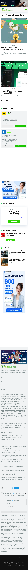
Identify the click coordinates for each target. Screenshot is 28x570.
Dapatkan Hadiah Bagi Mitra (9, 140)
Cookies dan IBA (7, 563)
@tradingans (17, 493)
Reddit (15, 437)
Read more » (4, 57)
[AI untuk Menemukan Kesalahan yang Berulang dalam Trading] (4, 257)
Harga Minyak (11, 400)
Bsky (9, 434)
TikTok (20, 435)
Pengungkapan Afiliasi (5, 547)
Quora (19, 437)
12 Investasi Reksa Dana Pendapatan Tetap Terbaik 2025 (12, 48)
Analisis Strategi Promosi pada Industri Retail (12, 470)
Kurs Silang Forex (18, 401)
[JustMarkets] (4, 133)
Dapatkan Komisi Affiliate (8, 118)
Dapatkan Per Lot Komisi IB (8, 136)
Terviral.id (23, 427)
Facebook (24, 434)
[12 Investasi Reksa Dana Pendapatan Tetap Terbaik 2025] (14, 30)
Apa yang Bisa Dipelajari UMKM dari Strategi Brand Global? (13, 466)
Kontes (16, 210)
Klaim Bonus (14, 221)
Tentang (23, 562)
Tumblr (13, 439)
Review (18, 562)
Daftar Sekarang (10, 240)
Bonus (3, 417)
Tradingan (8, 493)
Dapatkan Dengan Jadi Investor (9, 139)
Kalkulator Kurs (8, 411)
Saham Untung (15, 398)
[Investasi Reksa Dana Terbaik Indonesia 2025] (14, 74)
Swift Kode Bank (20, 400)
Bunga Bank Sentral (17, 396)
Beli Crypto (21, 413)
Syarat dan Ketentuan (14, 566)
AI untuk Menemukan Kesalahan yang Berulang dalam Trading (18, 251)
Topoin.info (10, 423)
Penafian (23, 541)
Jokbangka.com (17, 425)
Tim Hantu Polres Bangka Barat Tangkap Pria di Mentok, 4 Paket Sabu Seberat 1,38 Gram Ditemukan (13, 479)
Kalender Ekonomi (11, 403)
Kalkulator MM (17, 411)
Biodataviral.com (5, 429)
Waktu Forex (11, 405)
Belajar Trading (16, 417)
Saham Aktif (8, 398)
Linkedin (18, 434)
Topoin (8, 439)
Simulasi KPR (10, 413)
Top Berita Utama (19, 405)
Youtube (13, 434)
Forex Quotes (20, 403)
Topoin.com (4, 423)
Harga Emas (4, 400)
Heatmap (10, 401)
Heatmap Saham (5, 394)
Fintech (12, 63)
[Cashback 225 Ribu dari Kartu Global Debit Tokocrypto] (3, 236)
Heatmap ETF (22, 394)
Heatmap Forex (14, 394)
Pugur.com (17, 423)
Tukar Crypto (4, 415)
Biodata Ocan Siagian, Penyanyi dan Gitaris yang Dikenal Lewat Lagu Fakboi (13, 473)
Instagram (4, 435)
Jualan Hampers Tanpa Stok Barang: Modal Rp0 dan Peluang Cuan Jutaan (14, 447)
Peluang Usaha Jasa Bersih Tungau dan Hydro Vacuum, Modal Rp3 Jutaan (12, 451)
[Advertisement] (14, 166)
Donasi (16, 413)
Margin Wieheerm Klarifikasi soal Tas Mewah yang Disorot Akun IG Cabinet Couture (13, 455)
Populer (25, 21)
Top (20, 67)
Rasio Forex (4, 405)
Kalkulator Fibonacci (7, 408)
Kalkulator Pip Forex (10, 410)
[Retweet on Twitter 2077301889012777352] (8, 507)
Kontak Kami (5, 562)
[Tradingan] (7, 9)
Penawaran (8, 417)
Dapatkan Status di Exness (9, 120)
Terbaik (25, 23)
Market (24, 415)
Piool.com (3, 425)
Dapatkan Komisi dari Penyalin (9, 138)
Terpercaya (15, 67)
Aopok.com (23, 423)
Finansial (13, 21)
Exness (9, 112)
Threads (16, 435)
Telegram (3, 439)
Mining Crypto (11, 415)
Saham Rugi (23, 398)
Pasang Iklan (12, 562)
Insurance (19, 63)
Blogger (5, 434)
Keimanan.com (4, 427)
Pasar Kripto (12, 406)
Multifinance (8, 65)
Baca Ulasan (7, 125)
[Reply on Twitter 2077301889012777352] (6, 507)
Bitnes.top (17, 427)
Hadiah (12, 210)
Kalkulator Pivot (17, 408)
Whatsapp (10, 435)
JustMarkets (10, 131)
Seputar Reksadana (18, 23)
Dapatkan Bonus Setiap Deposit (9, 135)
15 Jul (22, 493)
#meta (17, 495)
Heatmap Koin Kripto (6, 396)
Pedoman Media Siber (19, 565)
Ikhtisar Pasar (4, 406)
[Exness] (4, 115)
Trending (25, 67)
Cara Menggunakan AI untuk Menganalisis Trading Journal (17, 259)
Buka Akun (20, 125)
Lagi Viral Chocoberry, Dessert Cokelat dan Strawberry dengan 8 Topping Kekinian (11, 460)
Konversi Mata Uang (21, 406)
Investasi (20, 21)
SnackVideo (4, 437)
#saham (13, 495)
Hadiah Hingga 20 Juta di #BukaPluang (14, 213)
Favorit (8, 21)
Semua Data (4, 401)
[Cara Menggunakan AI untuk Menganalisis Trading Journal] (4, 265)
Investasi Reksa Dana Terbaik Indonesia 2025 (11, 92)
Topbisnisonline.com (17, 558)
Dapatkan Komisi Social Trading (9, 119)
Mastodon (10, 437)
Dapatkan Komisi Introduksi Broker (10, 116)
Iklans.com (9, 425)
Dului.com (11, 427)
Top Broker (19, 415)
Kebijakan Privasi (15, 563)
